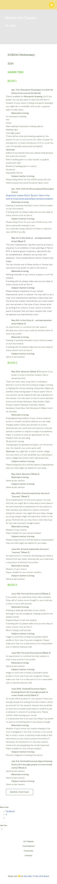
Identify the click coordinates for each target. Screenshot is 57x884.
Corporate (28, 851)
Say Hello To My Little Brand (36, 876)
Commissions (28, 846)
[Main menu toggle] (51, 5)
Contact (28, 855)
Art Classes (28, 841)
